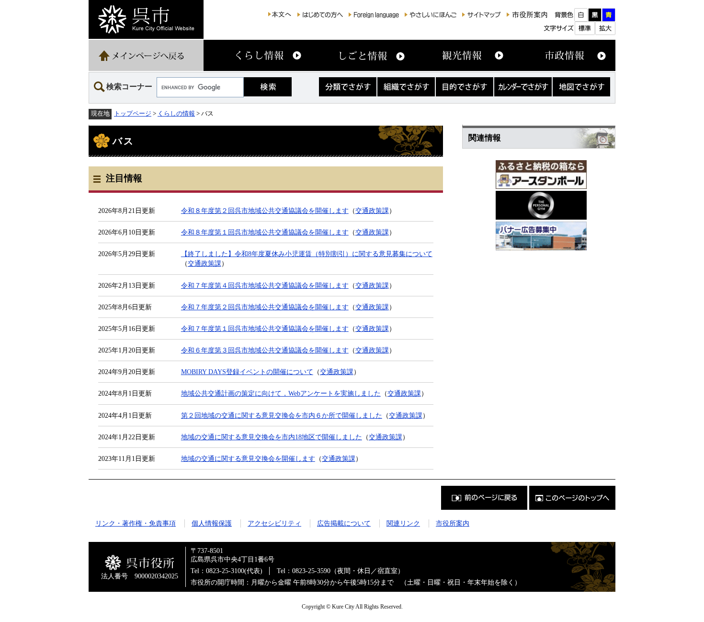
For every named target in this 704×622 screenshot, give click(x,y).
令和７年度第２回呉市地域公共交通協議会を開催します (265, 307)
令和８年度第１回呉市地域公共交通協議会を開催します (265, 232)
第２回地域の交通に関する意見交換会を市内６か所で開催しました (281, 415)
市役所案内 (452, 523)
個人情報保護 (212, 523)
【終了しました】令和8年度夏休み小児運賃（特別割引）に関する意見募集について (306, 254)
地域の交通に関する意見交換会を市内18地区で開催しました (271, 437)
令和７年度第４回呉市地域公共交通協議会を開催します (265, 285)
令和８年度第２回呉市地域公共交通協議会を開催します (265, 210)
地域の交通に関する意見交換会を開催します (248, 458)
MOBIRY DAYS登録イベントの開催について (247, 372)
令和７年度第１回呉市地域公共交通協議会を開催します (265, 328)
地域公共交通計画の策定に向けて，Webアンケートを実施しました (281, 393)
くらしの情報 (176, 113)
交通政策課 (372, 210)
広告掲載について (344, 523)
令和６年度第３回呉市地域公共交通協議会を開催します (265, 350)
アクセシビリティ (274, 523)
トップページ (132, 113)
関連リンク (403, 523)
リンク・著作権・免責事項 (135, 523)
